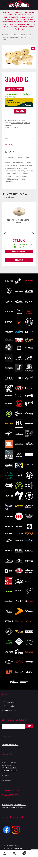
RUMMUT (14, 35)
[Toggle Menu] (4, 5)
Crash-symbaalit (17, 123)
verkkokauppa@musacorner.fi (14, 805)
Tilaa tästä (20, 111)
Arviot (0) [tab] (9, 145)
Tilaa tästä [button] (19, 260)
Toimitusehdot (10, 706)
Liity (29, 726)
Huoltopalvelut (10, 710)
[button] (33, 48)
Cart (22, 851)
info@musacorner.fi (9, 770)
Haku (14, 853)
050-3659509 (11, 768)
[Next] (33, 233)
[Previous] (5, 233)
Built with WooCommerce (12, 848)
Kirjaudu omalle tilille (10, 745)
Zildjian (15, 127)
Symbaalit (22, 35)
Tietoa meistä (10, 702)
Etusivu (6, 35)
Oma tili (5, 853)
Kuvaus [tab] (8, 139)
